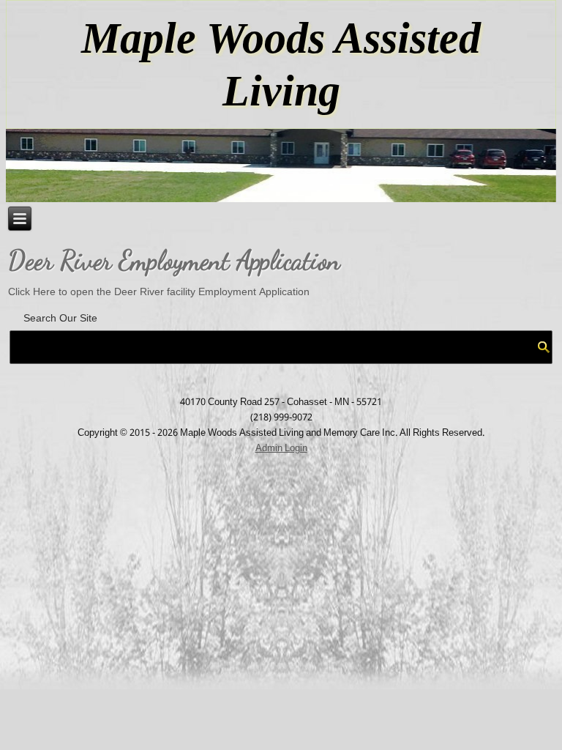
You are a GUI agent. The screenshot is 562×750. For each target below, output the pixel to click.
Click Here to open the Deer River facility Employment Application (159, 292)
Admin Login (281, 448)
